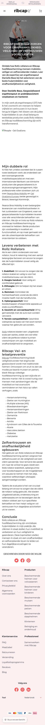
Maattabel (7, 647)
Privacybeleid (8, 586)
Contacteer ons (9, 581)
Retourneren (8, 652)
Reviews (6, 667)
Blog (4, 672)
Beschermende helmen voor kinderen (32, 590)
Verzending (8, 657)
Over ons (6, 576)
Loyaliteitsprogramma (13, 662)
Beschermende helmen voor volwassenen (32, 579)
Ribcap (5, 358)
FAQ (4, 642)
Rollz (4, 332)
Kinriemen (29, 621)
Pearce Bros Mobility (17, 193)
